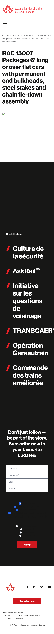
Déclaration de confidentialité (13, 612)
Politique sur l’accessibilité (14, 619)
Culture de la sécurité (28, 252)
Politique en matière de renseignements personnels (22, 616)
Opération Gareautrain (30, 349)
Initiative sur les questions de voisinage (27, 301)
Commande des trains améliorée (30, 375)
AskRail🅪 (26, 271)
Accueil (5, 35)
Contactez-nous (27, 601)
